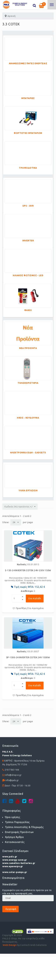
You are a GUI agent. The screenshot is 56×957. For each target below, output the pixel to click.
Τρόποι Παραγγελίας (17, 822)
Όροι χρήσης (12, 817)
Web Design (9, 945)
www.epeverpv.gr (12, 866)
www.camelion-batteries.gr (18, 863)
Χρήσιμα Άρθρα (14, 837)
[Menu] (51, 4)
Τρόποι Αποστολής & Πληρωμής (24, 827)
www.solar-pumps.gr (14, 872)
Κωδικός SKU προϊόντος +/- (19, 506)
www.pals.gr (9, 856)
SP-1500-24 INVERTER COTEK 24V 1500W (28, 657)
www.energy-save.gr (14, 859)
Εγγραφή (10, 909)
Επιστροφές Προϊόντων (19, 832)
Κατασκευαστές (14, 842)
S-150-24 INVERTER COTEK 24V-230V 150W (28, 570)
